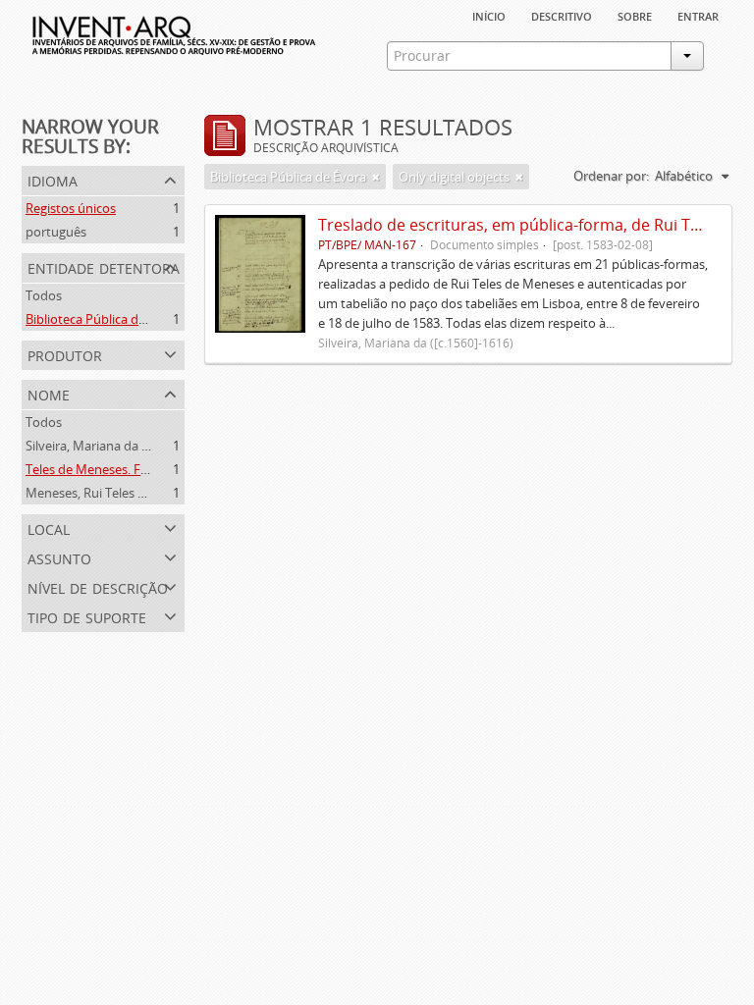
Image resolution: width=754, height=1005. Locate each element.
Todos (44, 295)
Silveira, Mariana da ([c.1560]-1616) (125, 445)
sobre (635, 15)
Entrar (698, 15)
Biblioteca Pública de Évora (104, 319)
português (56, 231)
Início (489, 15)
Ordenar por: (611, 176)
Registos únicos (71, 208)
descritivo (561, 15)
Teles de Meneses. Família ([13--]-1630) (136, 469)
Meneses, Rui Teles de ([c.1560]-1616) (132, 493)
